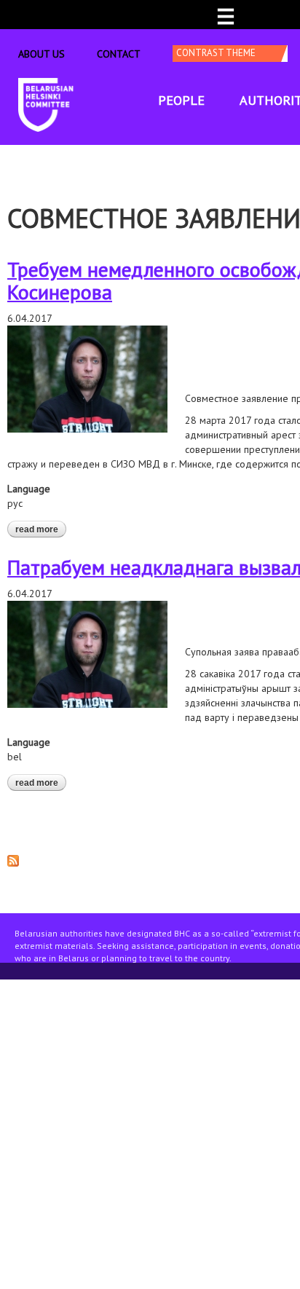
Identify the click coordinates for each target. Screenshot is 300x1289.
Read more (40, 529)
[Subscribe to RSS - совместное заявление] (13, 859)
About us (41, 53)
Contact (119, 53)
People (181, 100)
